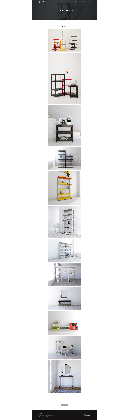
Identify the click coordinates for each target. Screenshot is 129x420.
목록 (64, 404)
